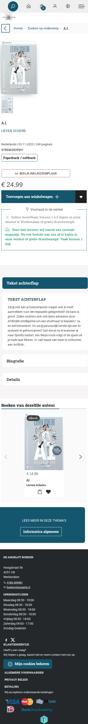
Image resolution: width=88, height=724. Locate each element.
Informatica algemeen (41, 531)
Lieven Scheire (13, 131)
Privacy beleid (16, 679)
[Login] (54, 6)
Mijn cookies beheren (31, 663)
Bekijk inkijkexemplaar (37, 173)
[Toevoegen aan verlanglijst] (81, 196)
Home (18, 28)
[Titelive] (44, 719)
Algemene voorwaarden (24, 672)
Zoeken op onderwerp (43, 28)
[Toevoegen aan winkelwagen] (40, 492)
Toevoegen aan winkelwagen (29, 196)
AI (27, 480)
